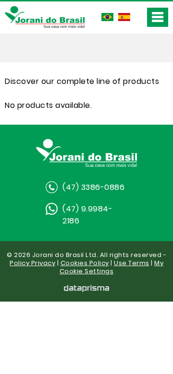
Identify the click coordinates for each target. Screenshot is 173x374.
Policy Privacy (32, 263)
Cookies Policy (85, 263)
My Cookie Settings (111, 267)
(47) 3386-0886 (93, 187)
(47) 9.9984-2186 (87, 214)
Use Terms (131, 263)
